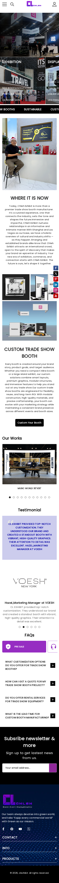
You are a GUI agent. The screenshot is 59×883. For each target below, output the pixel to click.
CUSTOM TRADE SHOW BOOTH (29, 352)
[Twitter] (29, 829)
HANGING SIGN (11, 100)
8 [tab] (37, 497)
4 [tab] (22, 497)
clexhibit (23, 872)
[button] (12, 4)
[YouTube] (20, 829)
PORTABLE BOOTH (13, 94)
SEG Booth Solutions (16, 88)
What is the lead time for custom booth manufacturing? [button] (27, 715)
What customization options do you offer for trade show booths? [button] (25, 665)
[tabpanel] (29, 469)
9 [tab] (41, 497)
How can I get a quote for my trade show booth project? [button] (25, 683)
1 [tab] (10, 497)
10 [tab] (45, 497)
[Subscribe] (53, 768)
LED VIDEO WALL (12, 82)
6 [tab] (29, 497)
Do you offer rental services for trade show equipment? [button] (25, 699)
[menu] (4, 4)
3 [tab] (18, 497)
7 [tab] (33, 497)
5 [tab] (25, 497)
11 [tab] (49, 497)
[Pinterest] (12, 829)
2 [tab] (14, 497)
